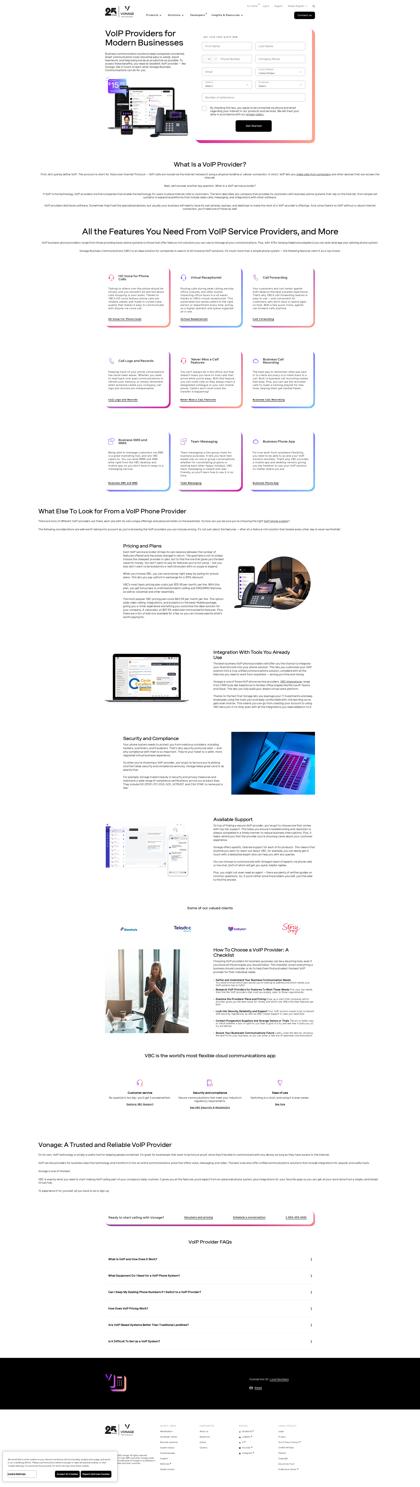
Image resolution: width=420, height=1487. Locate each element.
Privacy (282, 1437)
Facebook (247, 1431)
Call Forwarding (263, 319)
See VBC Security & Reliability (210, 1107)
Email (258, 1387)
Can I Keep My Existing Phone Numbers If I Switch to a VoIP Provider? (154, 1292)
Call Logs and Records (123, 399)
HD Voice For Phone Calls (124, 319)
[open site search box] (314, 6)
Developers (197, 15)
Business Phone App (266, 483)
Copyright (283, 1458)
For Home (252, 6)
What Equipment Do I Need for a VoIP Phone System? (144, 1275)
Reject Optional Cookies (96, 1474)
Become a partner (169, 1442)
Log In (266, 6)
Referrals (164, 1464)
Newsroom (205, 1437)
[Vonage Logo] (119, 12)
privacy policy (255, 114)
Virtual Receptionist (194, 319)
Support (278, 6)
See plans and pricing (198, 1217)
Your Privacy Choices (288, 1442)
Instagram (247, 1453)
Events (203, 1442)
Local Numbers (279, 1379)
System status (167, 1448)
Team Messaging (191, 483)
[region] (60, 1466)
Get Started (254, 125)
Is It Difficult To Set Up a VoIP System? (134, 1341)
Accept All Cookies (67, 1474)
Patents (282, 1453)
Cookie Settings (286, 1447)
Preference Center (287, 1469)
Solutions (174, 15)
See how (280, 1104)
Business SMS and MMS (123, 483)
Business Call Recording (269, 399)
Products (152, 15)
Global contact (167, 1469)
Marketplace (166, 1431)
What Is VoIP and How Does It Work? (132, 1259)
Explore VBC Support (140, 1104)
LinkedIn (246, 1437)
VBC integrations (291, 681)
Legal (281, 1431)
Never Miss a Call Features (198, 399)
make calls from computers (313, 174)
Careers (203, 1448)
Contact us (304, 15)
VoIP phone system (276, 521)
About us (204, 1431)
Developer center (168, 1437)
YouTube (246, 1448)
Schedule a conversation (249, 1217)
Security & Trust (286, 1464)
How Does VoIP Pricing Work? (128, 1308)
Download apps (167, 1453)
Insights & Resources (225, 15)
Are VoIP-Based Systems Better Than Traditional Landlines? (148, 1325)
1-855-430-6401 (296, 1217)
